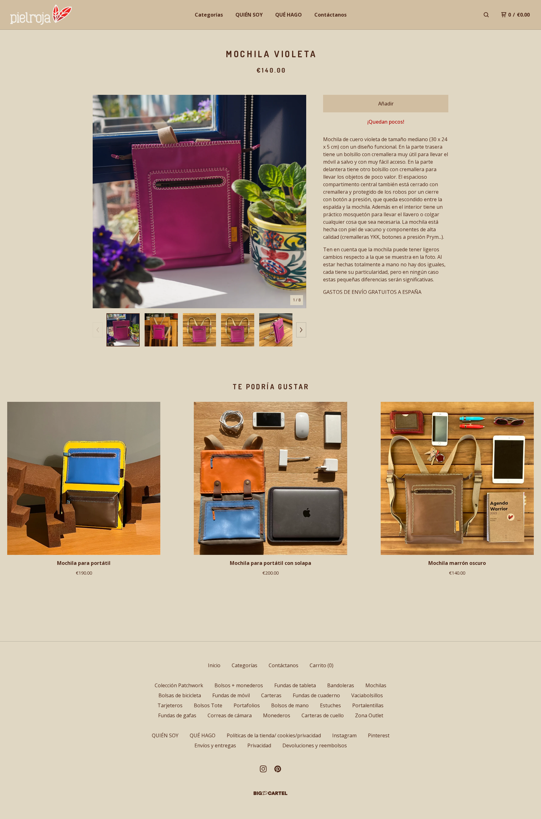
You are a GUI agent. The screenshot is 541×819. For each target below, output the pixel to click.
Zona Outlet (369, 715)
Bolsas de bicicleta (179, 695)
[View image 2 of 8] (161, 329)
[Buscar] (486, 15)
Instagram (344, 735)
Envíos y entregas (215, 745)
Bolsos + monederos (238, 685)
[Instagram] (263, 769)
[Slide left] (98, 329)
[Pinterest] (277, 769)
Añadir (386, 103)
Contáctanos (330, 14)
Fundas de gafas (177, 715)
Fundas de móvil (231, 695)
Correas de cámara (230, 715)
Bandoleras (340, 685)
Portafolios (247, 705)
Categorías (209, 14)
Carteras (271, 695)
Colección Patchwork (179, 685)
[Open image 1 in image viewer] (199, 201)
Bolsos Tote (208, 705)
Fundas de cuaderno (316, 695)
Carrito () (321, 665)
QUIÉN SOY (249, 14)
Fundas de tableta (295, 685)
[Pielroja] (41, 14)
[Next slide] (297, 201)
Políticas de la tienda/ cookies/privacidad (274, 735)
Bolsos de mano (290, 705)
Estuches (330, 705)
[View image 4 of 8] (237, 329)
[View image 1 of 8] (123, 329)
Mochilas (375, 685)
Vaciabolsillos (367, 695)
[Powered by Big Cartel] (270, 793)
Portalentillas (368, 705)
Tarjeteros (170, 705)
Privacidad (259, 745)
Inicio (214, 665)
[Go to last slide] (101, 201)
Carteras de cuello (322, 715)
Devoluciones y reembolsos (314, 745)
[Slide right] (301, 329)
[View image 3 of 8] (199, 329)
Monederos (276, 715)
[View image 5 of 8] (275, 329)
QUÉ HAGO (288, 14)
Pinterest (378, 735)
